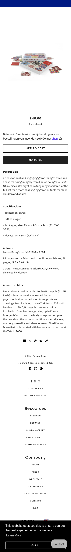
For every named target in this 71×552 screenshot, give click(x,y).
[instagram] (35, 368)
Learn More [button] (13, 535)
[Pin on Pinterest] (35, 340)
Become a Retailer (35, 395)
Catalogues (35, 486)
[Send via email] (41, 340)
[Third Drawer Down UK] (35, 16)
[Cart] (66, 16)
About (35, 464)
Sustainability (35, 430)
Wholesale (35, 479)
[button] (46, 340)
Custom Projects (35, 493)
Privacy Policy (35, 437)
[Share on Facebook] (24, 340)
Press (35, 472)
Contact (35, 500)
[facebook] (30, 368)
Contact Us (35, 388)
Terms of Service (35, 444)
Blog (35, 508)
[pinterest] (41, 368)
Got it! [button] (35, 545)
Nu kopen (35, 160)
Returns (35, 423)
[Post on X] (29, 340)
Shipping (35, 415)
